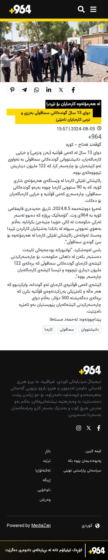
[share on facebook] (73, 89)
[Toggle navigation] (93, 9)
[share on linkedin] (48, 89)
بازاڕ (48, 451)
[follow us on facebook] (98, 429)
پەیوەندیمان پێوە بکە (84, 461)
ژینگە (47, 480)
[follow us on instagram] (78, 429)
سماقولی (67, 329)
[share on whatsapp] (36, 89)
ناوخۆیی (44, 490)
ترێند (47, 461)
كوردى (87, 525)
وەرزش (45, 500)
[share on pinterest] (12, 89)
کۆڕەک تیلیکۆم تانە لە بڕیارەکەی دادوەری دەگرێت (43, 550)
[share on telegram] (24, 89)
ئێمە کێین (93, 451)
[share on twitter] (60, 89)
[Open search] (81, 9)
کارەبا (49, 329)
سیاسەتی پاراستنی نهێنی (82, 471)
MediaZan (41, 526)
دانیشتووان (90, 329)
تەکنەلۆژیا (43, 471)
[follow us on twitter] (88, 429)
